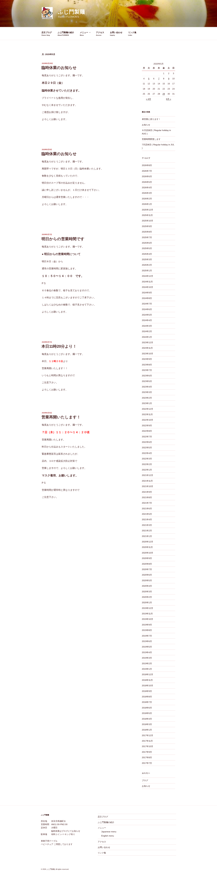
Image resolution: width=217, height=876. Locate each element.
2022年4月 (147, 453)
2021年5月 (147, 514)
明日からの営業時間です (62, 239)
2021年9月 (147, 492)
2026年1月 (147, 204)
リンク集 (132, 32)
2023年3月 (147, 392)
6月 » (168, 99)
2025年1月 (147, 270)
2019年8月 (147, 630)
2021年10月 (147, 486)
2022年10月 (147, 420)
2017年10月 (147, 746)
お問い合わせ (116, 32)
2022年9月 (147, 425)
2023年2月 (147, 398)
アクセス (100, 32)
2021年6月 (147, 508)
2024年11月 (147, 281)
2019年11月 (147, 613)
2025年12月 (147, 210)
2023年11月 (147, 348)
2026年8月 (147, 165)
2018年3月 (147, 724)
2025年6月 (147, 243)
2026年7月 (147, 171)
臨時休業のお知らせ (59, 67)
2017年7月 (147, 763)
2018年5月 (147, 713)
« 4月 (148, 99)
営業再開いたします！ (61, 417)
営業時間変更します (151, 139)
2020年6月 (147, 575)
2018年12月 (147, 674)
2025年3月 (147, 259)
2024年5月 (147, 315)
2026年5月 (147, 182)
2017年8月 (147, 757)
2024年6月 (147, 309)
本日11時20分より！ (59, 346)
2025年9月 (147, 226)
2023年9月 (147, 359)
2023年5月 (147, 381)
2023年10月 (147, 353)
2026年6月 (147, 176)
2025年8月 (147, 232)
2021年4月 (147, 519)
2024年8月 (147, 298)
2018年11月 (147, 680)
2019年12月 (147, 608)
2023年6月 (147, 375)
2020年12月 (147, 541)
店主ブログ (46, 32)
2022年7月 (147, 436)
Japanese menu (108, 831)
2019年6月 (147, 641)
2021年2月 (147, 530)
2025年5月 (147, 248)
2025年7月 (147, 237)
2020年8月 (147, 564)
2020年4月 (147, 586)
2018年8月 (147, 696)
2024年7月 (147, 304)
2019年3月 (147, 658)
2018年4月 (147, 719)
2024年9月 (147, 292)
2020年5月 (147, 580)
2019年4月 (147, 652)
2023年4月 (147, 387)
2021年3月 (147, 525)
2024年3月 (147, 326)
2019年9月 (147, 625)
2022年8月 (147, 431)
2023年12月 (147, 342)
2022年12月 (147, 409)
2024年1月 (147, 337)
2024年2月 (147, 331)
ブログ (145, 780)
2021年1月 (147, 536)
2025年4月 (147, 254)
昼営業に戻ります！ (151, 119)
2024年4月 (147, 320)
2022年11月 (147, 414)
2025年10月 (147, 220)
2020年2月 (147, 597)
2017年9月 (147, 752)
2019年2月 (147, 663)
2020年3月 (147, 591)
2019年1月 (147, 669)
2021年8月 (147, 497)
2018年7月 (147, 702)
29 (164, 94)
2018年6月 (147, 708)
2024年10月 (147, 287)
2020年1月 (147, 602)
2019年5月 (147, 647)
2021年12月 (147, 475)
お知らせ (146, 125)
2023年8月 (147, 364)
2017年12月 (147, 735)
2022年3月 (147, 458)
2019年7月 (147, 636)
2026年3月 (147, 193)
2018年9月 (147, 691)
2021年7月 (147, 503)
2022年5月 (147, 447)
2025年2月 (147, 265)
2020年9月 (147, 558)
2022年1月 (147, 470)
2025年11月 (147, 215)
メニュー (84, 32)
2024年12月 (147, 276)
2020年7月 (147, 569)
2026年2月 (147, 198)
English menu (107, 836)
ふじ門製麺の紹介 (66, 32)
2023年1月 (147, 403)
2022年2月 (147, 464)
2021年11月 (147, 481)
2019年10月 (147, 619)
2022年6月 (147, 442)
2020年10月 (147, 553)
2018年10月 (147, 685)
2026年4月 (147, 187)
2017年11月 (147, 741)
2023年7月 (147, 370)
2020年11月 (147, 547)
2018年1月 (147, 730)
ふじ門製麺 (71, 12)
